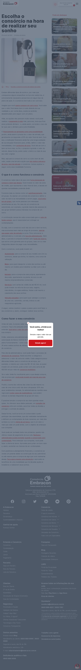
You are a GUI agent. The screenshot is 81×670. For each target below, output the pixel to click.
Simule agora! (40, 343)
